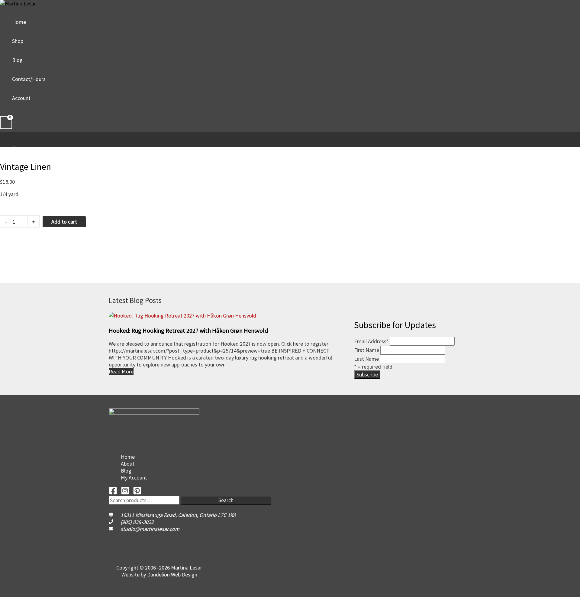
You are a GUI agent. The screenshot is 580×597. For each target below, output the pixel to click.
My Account (134, 477)
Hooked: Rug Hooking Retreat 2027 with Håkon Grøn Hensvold (188, 330)
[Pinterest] (137, 492)
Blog (17, 59)
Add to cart (64, 221)
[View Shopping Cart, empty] (6, 122)
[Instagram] (125, 492)
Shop (17, 40)
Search (226, 500)
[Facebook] (113, 492)
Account (21, 98)
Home (19, 21)
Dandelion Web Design (172, 574)
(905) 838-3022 (137, 521)
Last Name (366, 358)
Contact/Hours (29, 79)
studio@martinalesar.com (150, 528)
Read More (121, 371)
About (127, 463)
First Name (366, 350)
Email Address (371, 341)
